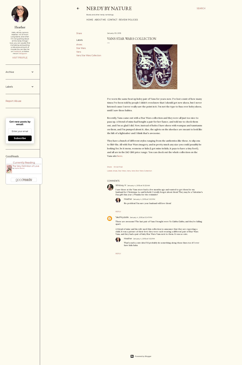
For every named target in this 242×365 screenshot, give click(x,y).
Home (89, 19)
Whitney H (121, 185)
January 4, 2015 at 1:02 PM (144, 239)
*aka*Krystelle (122, 217)
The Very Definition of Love (25, 166)
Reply (118, 211)
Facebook (17, 51)
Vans (78, 52)
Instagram (22, 53)
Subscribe (20, 138)
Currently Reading (24, 162)
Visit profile (19, 57)
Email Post (118, 167)
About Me (100, 19)
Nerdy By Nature (109, 8)
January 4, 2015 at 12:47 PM (141, 217)
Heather (128, 199)
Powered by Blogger (143, 356)
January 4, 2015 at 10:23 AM (138, 185)
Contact (112, 19)
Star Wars (81, 48)
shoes (79, 44)
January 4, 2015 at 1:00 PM (144, 199)
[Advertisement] (155, 321)
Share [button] (79, 33)
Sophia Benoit (20, 168)
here (119, 156)
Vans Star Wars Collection (88, 55)
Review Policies (128, 19)
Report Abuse (13, 101)
